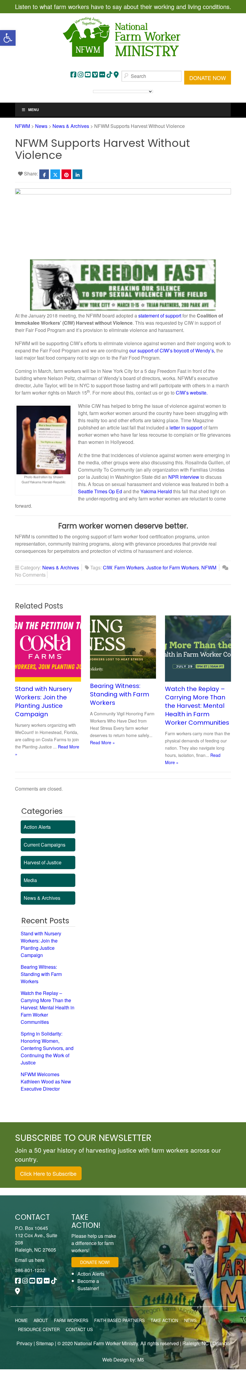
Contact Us (79, 1329)
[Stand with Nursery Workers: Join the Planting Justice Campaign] (51, 648)
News (190, 1320)
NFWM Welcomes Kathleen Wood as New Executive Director (46, 1081)
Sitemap (45, 1343)
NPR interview (183, 476)
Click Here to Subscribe (48, 1173)
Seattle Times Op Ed (100, 491)
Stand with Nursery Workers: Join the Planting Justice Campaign (43, 701)
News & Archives (60, 567)
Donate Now (207, 78)
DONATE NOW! (95, 1262)
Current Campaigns (44, 844)
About (41, 1320)
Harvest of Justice (43, 862)
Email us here (29, 1259)
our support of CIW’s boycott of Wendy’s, (172, 350)
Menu (33, 109)
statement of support (159, 315)
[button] (8, 38)
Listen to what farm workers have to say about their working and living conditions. (123, 6)
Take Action (164, 1320)
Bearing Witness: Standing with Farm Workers (119, 694)
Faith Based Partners (119, 1320)
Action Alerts (37, 826)
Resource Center (39, 1329)
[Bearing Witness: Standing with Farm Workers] (126, 646)
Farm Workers (129, 567)
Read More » (102, 742)
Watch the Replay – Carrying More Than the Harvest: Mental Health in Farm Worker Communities (197, 706)
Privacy (24, 1343)
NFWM (208, 567)
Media (30, 880)
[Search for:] (152, 76)
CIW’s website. (192, 392)
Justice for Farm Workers (172, 567)
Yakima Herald (156, 491)
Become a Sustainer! (88, 1285)
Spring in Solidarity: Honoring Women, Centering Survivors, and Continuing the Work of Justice (47, 1048)
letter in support (186, 427)
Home (21, 1320)
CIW (107, 567)
